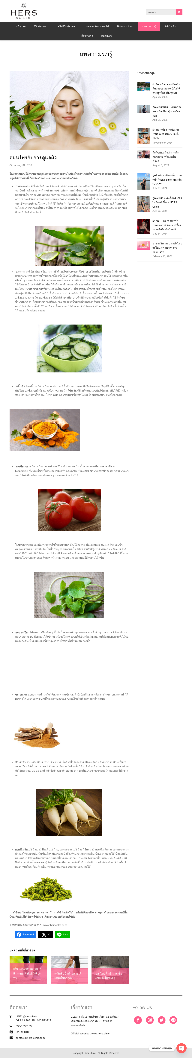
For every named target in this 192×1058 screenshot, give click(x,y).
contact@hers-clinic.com (30, 1037)
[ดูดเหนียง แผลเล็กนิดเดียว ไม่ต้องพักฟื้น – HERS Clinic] (143, 204)
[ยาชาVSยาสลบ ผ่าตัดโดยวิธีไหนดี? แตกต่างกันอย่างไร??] (143, 245)
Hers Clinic (90, 1053)
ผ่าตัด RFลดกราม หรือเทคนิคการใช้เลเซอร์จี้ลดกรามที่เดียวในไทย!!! (166, 225)
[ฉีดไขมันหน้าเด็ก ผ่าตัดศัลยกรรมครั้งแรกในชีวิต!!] (143, 154)
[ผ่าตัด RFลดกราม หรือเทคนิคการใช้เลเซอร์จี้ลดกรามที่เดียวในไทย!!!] (143, 226)
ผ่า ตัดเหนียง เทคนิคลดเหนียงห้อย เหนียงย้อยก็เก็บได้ (165, 134)
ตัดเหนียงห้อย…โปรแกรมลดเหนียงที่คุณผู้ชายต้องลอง (167, 111)
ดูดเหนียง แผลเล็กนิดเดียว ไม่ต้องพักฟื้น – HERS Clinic (167, 202)
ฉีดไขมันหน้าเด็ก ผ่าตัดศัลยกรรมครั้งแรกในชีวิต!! (165, 157)
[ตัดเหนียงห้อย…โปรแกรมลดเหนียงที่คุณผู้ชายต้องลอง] (143, 109)
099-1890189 (24, 1026)
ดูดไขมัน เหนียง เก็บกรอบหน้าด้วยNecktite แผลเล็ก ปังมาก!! (167, 179)
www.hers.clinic (101, 1033)
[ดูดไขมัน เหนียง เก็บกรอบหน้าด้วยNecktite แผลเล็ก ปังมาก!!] (143, 181)
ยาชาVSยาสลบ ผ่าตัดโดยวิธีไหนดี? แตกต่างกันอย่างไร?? (167, 248)
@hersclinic (30, 1016)
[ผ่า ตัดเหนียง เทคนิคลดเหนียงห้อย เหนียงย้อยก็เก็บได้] (143, 136)
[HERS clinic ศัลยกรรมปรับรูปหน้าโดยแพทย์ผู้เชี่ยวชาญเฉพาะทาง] (24, 10)
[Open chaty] (181, 1048)
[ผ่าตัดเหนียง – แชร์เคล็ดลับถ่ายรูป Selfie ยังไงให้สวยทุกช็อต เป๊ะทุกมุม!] (143, 86)
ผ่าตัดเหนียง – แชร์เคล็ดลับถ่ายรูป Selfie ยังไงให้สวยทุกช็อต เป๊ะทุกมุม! (166, 88)
